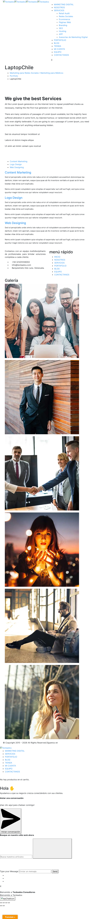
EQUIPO (57, 52)
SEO (61, 28)
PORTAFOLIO (60, 40)
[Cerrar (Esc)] (1, 902)
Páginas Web (65, 22)
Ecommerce (64, 19)
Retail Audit (64, 13)
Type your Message (9, 871)
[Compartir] (4, 902)
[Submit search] (52, 849)
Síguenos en (52, 742)
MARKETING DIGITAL (64, 4)
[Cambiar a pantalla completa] (6, 902)
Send (55, 871)
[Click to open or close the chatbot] (7, 899)
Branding (63, 25)
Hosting (62, 31)
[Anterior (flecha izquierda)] (1, 905)
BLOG (56, 43)
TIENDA (57, 46)
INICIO (57, 257)
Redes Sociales (66, 16)
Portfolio (14, 76)
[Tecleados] (8, 1)
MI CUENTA (59, 49)
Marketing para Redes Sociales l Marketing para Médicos (36, 73)
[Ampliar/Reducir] (9, 902)
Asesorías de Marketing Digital (73, 37)
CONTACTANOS (61, 55)
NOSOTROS (59, 7)
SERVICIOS (59, 10)
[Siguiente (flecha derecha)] (4, 905)
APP (61, 34)
